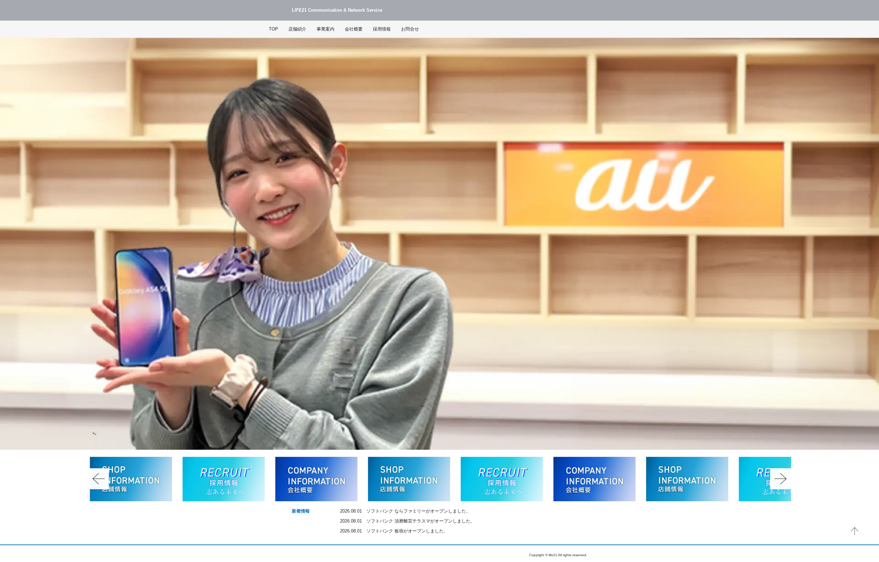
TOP (273, 29)
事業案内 (325, 29)
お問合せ (410, 29)
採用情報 (382, 29)
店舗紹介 (297, 29)
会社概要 (354, 29)
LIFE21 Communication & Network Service (337, 10)
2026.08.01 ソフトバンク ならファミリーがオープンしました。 (405, 511)
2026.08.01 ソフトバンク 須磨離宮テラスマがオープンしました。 (407, 521)
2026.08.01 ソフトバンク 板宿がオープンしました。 (394, 531)
